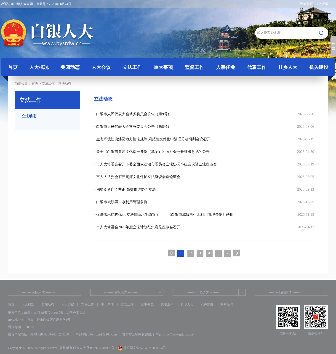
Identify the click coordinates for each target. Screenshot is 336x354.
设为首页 (306, 4)
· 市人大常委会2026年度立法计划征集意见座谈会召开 (204, 227)
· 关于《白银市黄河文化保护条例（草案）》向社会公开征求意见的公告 (204, 152)
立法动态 (64, 83)
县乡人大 (187, 304)
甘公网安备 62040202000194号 (144, 348)
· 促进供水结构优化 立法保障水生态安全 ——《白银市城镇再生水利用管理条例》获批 (204, 214)
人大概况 (27, 304)
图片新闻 (226, 304)
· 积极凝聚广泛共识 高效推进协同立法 (204, 189)
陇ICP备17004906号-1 (102, 348)
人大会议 (67, 304)
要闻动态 (47, 304)
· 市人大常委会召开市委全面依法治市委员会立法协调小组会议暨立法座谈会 (204, 164)
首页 (13, 67)
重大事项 (107, 304)
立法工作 (87, 304)
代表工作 (167, 304)
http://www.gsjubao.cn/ (179, 334)
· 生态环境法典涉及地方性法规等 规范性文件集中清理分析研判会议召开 (204, 139)
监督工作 (127, 304)
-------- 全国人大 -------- (38, 292)
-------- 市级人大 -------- (203, 292)
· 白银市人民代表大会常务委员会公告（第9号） (204, 114)
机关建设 (206, 304)
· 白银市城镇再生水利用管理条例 (204, 202)
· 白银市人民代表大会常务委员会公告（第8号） (204, 126)
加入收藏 (321, 4)
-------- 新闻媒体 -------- (285, 292)
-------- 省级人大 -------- (120, 292)
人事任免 (147, 304)
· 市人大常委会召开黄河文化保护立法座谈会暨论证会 (204, 177)
